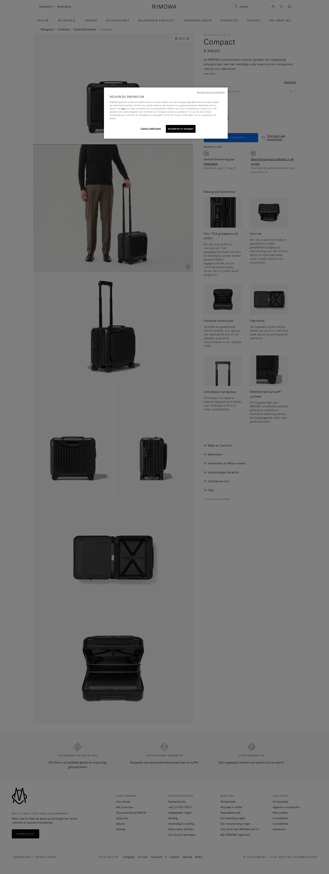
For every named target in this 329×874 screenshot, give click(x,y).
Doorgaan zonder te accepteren (211, 92)
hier (123, 108)
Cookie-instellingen (151, 128)
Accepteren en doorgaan (180, 128)
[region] (166, 113)
